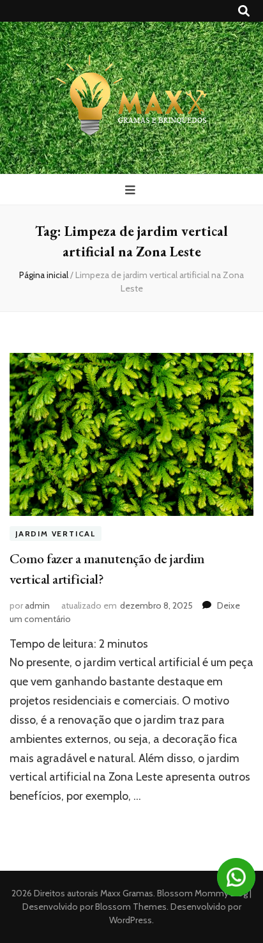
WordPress (130, 920)
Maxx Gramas (126, 893)
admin (37, 605)
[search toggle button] (244, 11)
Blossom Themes (130, 906)
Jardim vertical (55, 533)
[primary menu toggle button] (132, 190)
